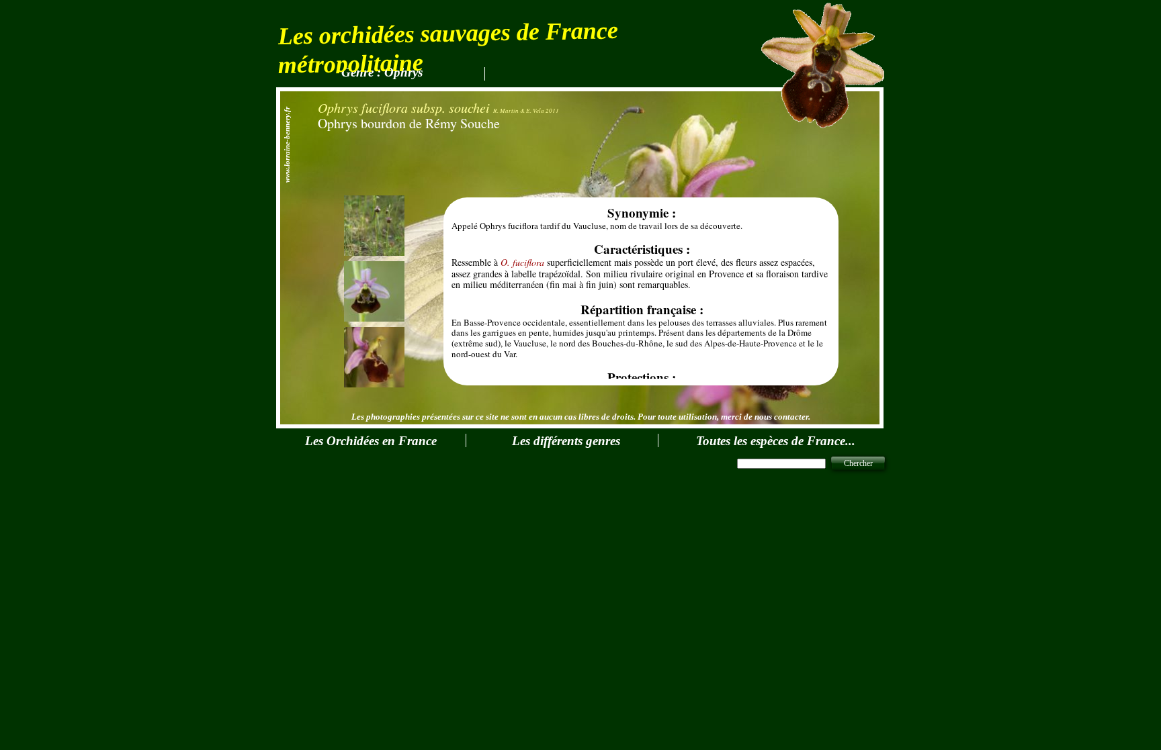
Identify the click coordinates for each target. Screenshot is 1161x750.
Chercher (858, 463)
